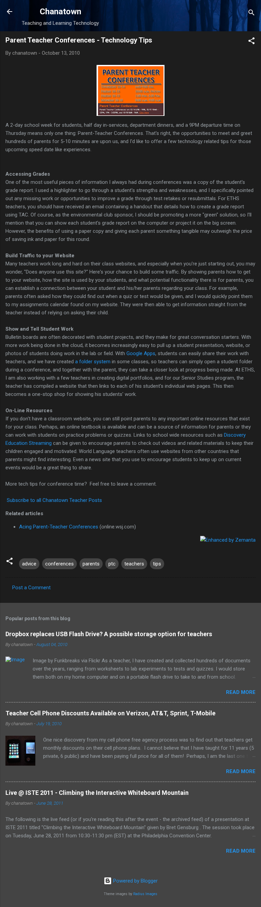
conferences (59, 564)
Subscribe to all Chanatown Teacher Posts (54, 500)
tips (157, 564)
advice (29, 564)
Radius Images (145, 894)
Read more (241, 692)
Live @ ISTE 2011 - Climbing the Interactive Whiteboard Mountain (97, 792)
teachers (134, 564)
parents (91, 564)
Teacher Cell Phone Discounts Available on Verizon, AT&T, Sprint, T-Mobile (110, 713)
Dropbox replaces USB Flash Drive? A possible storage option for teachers (108, 634)
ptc (112, 564)
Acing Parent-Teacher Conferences (58, 527)
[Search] (251, 13)
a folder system (92, 362)
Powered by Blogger (135, 881)
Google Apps (140, 353)
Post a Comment (31, 588)
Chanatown (60, 11)
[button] (251, 42)
